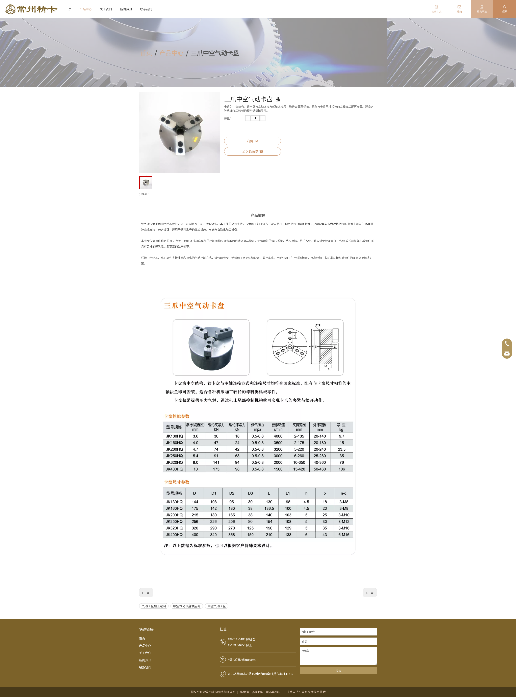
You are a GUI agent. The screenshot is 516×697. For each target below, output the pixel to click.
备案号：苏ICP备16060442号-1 (261, 692)
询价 (250, 141)
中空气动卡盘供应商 (186, 606)
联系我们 (146, 9)
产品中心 (86, 9)
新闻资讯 (126, 9)
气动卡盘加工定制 (154, 606)
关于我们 (106, 9)
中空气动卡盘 (217, 606)
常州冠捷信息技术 (314, 692)
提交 (338, 671)
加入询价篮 (250, 151)
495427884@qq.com (242, 659)
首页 (69, 9)
